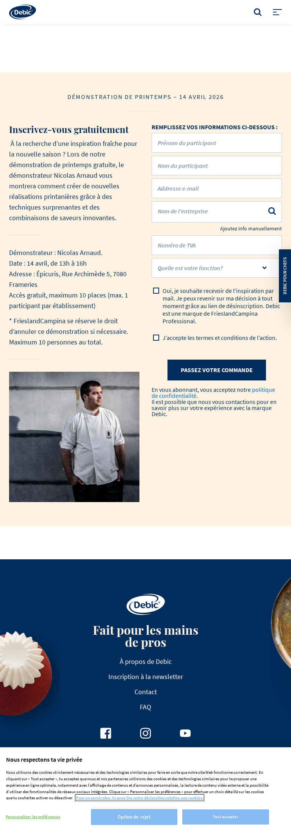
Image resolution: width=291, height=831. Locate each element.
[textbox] (211, 271)
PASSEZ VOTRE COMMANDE (217, 370)
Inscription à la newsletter (145, 676)
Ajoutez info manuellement (251, 228)
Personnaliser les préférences (33, 816)
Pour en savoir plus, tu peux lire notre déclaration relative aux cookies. (139, 797)
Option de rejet (133, 817)
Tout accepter (225, 816)
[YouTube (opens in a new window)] (185, 733)
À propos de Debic (146, 661)
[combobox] (217, 268)
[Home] (22, 12)
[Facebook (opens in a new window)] (105, 733)
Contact (146, 691)
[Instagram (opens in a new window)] (145, 733)
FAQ (145, 707)
